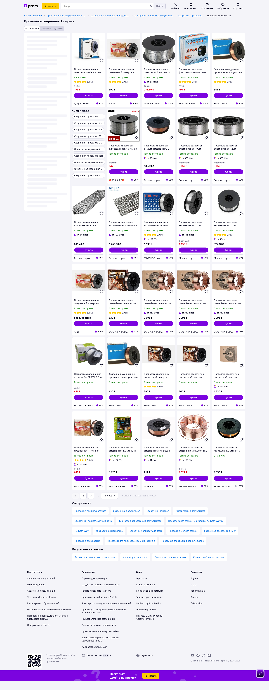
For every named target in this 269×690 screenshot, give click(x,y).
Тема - (94, 655)
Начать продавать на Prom (96, 590)
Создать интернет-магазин (96, 584)
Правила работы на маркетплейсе (100, 631)
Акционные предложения (41, 590)
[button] (88, 95)
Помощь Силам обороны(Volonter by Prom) (149, 617)
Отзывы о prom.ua (146, 609)
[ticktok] (209, 655)
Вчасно (194, 596)
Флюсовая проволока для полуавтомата (140, 520)
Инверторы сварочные (135, 557)
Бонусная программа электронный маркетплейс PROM (100, 639)
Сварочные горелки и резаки (170, 557)
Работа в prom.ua (145, 584)
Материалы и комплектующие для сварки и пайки (153, 15)
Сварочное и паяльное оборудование (110, 15)
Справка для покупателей (41, 578)
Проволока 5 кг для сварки (183, 530)
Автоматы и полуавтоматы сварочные (95, 557)
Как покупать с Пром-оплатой (43, 603)
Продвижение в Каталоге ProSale (99, 596)
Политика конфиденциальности (99, 625)
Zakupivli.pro (197, 603)
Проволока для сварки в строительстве (183, 540)
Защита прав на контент (149, 596)
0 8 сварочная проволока (109, 530)
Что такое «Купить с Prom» (41, 596)
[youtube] (192, 655)
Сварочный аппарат (158, 510)
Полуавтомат (82, 530)
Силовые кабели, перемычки (208, 557)
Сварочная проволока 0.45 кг (220, 530)
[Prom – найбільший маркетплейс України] (31, 6)
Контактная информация (149, 590)
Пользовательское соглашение (98, 618)
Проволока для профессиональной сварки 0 (131, 540)
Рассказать (151, 675)
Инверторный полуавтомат (190, 510)
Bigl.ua (194, 578)
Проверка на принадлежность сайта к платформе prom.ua (47, 617)
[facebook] (198, 655)
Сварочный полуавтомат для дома (93, 520)
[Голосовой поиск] (150, 6)
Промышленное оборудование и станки (66, 15)
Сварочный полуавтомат (126, 510)
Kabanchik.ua (198, 590)
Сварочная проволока (190, 15)
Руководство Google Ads (94, 646)
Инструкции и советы (38, 625)
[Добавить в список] (101, 60)
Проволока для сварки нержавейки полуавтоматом (195, 520)
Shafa (193, 584)
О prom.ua (141, 578)
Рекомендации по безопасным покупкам (49, 609)
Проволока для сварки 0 (88, 540)
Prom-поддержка (36, 584)
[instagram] (203, 655)
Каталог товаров (33, 15)
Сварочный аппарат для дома (146, 530)
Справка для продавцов (94, 578)
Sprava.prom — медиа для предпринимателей (106, 603)
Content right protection (148, 603)
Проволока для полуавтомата (90, 510)
